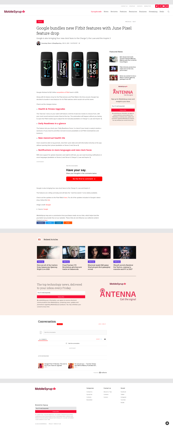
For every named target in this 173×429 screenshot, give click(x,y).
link (49, 200)
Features (123, 11)
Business (143, 11)
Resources (133, 11)
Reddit (67, 223)
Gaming (40, 262)
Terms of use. (57, 424)
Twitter (50, 223)
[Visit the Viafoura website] (103, 372)
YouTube (123, 400)
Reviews (114, 11)
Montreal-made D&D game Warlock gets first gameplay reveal (99, 267)
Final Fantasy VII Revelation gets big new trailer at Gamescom (72, 267)
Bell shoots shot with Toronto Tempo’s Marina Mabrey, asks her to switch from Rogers (128, 59)
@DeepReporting (56, 43)
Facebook (40, 223)
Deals (162, 11)
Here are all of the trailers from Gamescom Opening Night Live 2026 (47, 267)
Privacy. (51, 424)
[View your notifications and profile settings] (105, 339)
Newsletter (147, 6)
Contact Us (124, 6)
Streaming (153, 11)
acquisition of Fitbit (63, 92)
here (65, 197)
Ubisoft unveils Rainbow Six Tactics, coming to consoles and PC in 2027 (123, 267)
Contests (139, 6)
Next (134, 22)
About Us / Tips (108, 392)
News (106, 11)
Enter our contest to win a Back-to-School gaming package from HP (128, 77)
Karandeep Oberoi (46, 43)
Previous (128, 22)
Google (48, 205)
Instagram (123, 397)
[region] (72, 347)
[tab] (43, 339)
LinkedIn (59, 223)
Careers (106, 397)
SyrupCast (132, 6)
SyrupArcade (96, 11)
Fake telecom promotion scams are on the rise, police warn (128, 68)
